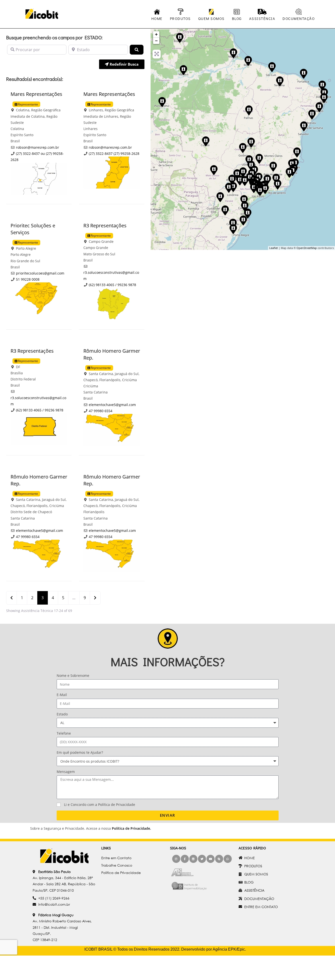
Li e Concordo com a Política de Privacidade (99, 804)
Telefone (64, 733)
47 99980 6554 (100, 410)
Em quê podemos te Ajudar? (80, 752)
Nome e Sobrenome (73, 675)
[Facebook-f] (185, 859)
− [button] (156, 40)
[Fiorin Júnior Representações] (220, 197)
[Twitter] (202, 859)
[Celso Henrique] (273, 166)
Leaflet (273, 248)
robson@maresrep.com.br (37, 147)
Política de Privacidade (131, 828)
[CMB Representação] (279, 81)
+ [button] (156, 34)
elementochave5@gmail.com (112, 404)
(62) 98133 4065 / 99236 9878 (112, 284)
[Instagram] (176, 859)
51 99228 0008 (27, 279)
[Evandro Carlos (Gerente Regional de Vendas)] (277, 184)
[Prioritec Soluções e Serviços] (233, 229)
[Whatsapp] (228, 859)
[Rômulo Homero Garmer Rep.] (244, 206)
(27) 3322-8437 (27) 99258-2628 (114, 153)
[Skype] (219, 859)
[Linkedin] (193, 859)
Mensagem (66, 771)
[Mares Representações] (289, 172)
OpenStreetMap (306, 248)
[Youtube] (210, 859)
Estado (62, 714)
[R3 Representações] (242, 148)
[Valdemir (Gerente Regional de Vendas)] (248, 61)
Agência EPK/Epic (229, 949)
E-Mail (62, 694)
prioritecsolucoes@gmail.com (40, 273)
